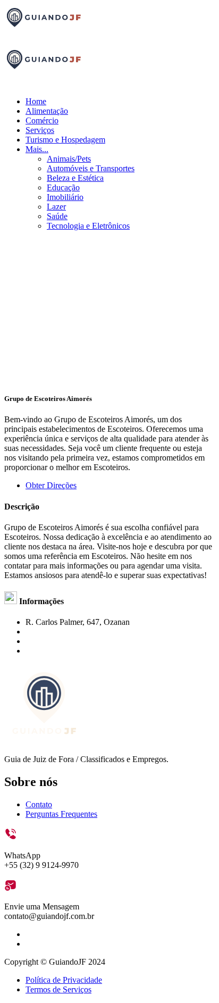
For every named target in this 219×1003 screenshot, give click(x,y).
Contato (39, 804)
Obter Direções (51, 485)
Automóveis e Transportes (90, 168)
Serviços (40, 130)
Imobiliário (65, 197)
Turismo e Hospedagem (65, 139)
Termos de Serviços (58, 989)
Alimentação (47, 110)
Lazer (56, 206)
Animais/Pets (69, 158)
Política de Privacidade (64, 979)
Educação (63, 187)
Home (36, 101)
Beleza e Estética (75, 177)
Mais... (37, 149)
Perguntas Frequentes (61, 813)
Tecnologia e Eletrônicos (88, 225)
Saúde (57, 216)
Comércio (42, 120)
